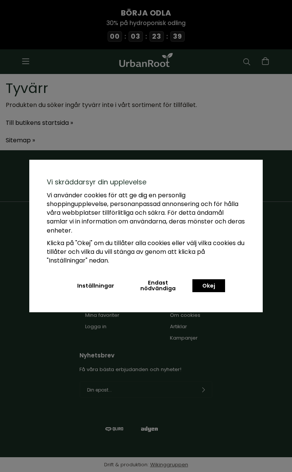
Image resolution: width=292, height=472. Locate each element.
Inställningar (95, 285)
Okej (208, 285)
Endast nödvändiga (158, 285)
